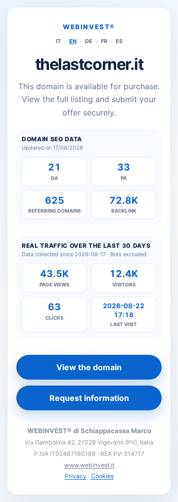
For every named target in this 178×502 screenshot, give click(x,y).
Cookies (102, 476)
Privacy (76, 476)
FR (104, 41)
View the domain (89, 367)
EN (73, 41)
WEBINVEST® (89, 27)
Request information (89, 398)
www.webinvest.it (89, 465)
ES (119, 41)
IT (58, 41)
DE (88, 41)
